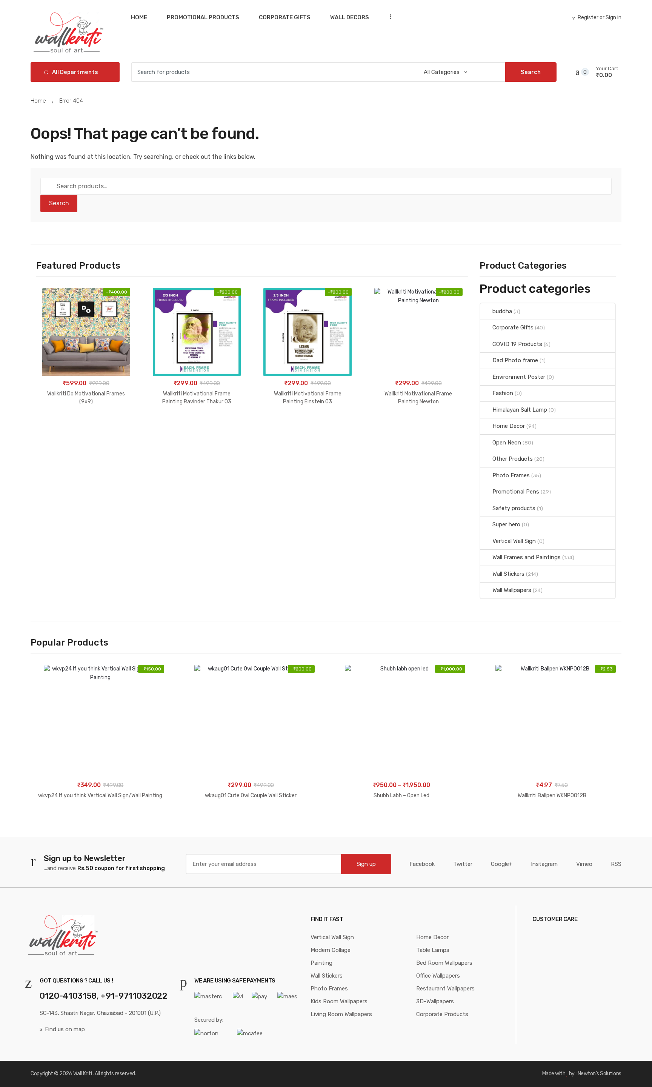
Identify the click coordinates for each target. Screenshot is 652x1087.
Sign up (366, 864)
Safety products (513, 508)
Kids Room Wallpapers (339, 1001)
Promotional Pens (515, 491)
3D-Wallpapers (435, 1001)
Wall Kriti (82, 1073)
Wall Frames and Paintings (526, 557)
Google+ (501, 864)
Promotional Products (203, 17)
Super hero (506, 524)
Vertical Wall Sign (514, 541)
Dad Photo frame (515, 360)
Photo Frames (511, 475)
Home (139, 17)
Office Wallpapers (438, 975)
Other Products (512, 458)
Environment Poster (518, 377)
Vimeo (584, 864)
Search (59, 203)
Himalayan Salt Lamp (519, 409)
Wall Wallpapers (511, 590)
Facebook (422, 864)
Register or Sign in (599, 17)
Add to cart (86, 426)
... (388, 17)
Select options (401, 819)
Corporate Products (442, 1014)
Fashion (502, 393)
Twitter (462, 864)
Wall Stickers (508, 573)
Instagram (544, 864)
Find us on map (65, 1029)
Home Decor (508, 426)
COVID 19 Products (517, 344)
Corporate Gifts (285, 17)
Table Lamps (432, 950)
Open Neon (506, 442)
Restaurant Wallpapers (445, 988)
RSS (616, 864)
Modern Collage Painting (331, 956)
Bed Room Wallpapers (444, 962)
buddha (502, 311)
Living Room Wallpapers (341, 1014)
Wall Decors (349, 17)
